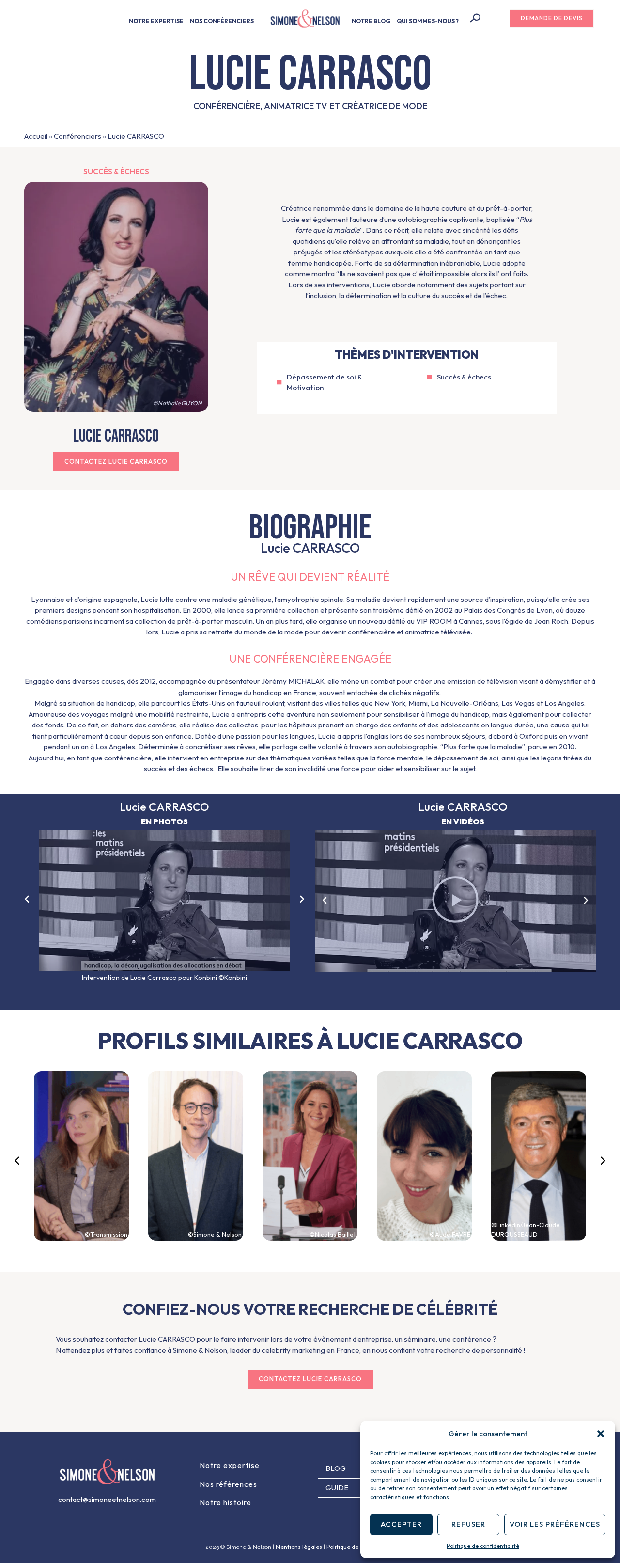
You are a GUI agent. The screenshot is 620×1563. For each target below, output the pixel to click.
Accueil (35, 136)
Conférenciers (77, 136)
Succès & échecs (116, 171)
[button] (600, 1433)
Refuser (468, 1524)
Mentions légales (299, 1546)
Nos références (228, 1484)
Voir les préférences (555, 1524)
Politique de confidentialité (483, 1545)
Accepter (401, 1524)
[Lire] (455, 901)
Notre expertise (230, 1465)
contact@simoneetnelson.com (107, 1499)
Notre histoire (225, 1502)
